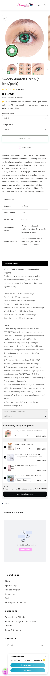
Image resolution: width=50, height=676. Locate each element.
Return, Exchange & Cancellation (20, 621)
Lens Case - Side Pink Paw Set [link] (28, 476)
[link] (8, 433)
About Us (9, 581)
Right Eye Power (8, 113)
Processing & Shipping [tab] (11, 263)
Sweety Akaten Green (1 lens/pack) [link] (27, 431)
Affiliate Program (12, 590)
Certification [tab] (8, 416)
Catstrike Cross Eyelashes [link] (26, 466)
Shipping (5, 97)
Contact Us (10, 594)
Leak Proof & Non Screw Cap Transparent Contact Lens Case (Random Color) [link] (28, 455)
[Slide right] (47, 69)
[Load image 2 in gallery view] (25, 69)
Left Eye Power (7, 125)
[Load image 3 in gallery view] (38, 69)
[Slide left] (2, 69)
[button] (5, 5)
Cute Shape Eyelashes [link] (24, 444)
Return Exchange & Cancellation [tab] (14, 411)
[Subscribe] (42, 645)
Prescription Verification (16, 603)
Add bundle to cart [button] (25, 494)
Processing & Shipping (15, 617)
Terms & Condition (13, 630)
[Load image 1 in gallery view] (12, 69)
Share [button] (6, 503)
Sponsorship (11, 585)
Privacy (8, 626)
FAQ (7, 598)
